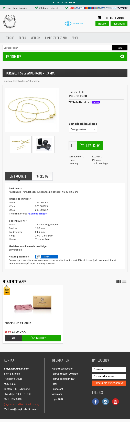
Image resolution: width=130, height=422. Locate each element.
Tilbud (22, 38)
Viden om (35, 38)
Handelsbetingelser (56, 38)
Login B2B (57, 399)
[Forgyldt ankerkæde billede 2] (20, 144)
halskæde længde (37, 213)
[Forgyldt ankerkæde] (32, 109)
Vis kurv (102, 23)
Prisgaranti (57, 388)
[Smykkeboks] (44, 144)
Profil (75, 38)
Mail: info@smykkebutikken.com (22, 409)
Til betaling (119, 23)
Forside (10, 38)
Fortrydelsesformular (62, 378)
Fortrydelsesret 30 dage (64, 373)
